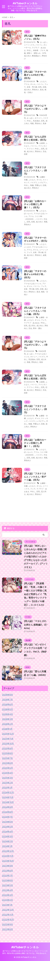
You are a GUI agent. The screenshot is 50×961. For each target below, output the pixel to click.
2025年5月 (7, 768)
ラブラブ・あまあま (32, 323)
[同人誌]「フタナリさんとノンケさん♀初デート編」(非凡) (35, 476)
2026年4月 (7, 714)
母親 (32, 123)
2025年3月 (7, 777)
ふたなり (43, 81)
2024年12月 (8, 792)
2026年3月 (7, 719)
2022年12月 (8, 909)
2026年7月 (7, 699)
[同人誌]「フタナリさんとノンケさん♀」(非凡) (35, 170)
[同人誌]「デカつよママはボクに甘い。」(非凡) (36, 108)
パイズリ (33, 182)
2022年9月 (7, 924)
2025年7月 (7, 758)
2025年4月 (7, 773)
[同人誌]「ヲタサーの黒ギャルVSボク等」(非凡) (35, 74)
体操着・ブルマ (39, 50)
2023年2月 (7, 900)
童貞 (41, 90)
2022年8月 (7, 929)
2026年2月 (7, 724)
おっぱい (43, 42)
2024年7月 (7, 817)
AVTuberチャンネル (25, 3)
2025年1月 (7, 787)
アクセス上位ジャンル (32, 283)
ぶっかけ (27, 247)
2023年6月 (7, 880)
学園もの (38, 185)
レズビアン (42, 182)
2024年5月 (7, 826)
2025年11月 (7, 738)
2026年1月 (7, 729)
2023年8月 (7, 870)
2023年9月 (7, 865)
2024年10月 (8, 802)
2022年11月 (7, 914)
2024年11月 (7, 797)
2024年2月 (7, 841)
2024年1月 (7, 846)
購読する (11, 528)
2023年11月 (7, 856)
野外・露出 (37, 328)
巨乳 (40, 87)
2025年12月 (8, 733)
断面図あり (36, 56)
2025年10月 (8, 743)
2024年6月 (7, 821)
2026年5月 (7, 709)
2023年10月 (8, 861)
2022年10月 (8, 919)
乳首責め (36, 121)
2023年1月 (7, 905)
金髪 (44, 255)
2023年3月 (7, 895)
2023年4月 (7, 890)
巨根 (44, 87)
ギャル (32, 84)
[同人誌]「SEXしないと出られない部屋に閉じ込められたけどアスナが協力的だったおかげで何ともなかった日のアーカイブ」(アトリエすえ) (36, 556)
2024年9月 (7, 807)
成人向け (27, 56)
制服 (32, 185)
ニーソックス (29, 45)
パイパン (38, 45)
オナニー (38, 118)
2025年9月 (7, 748)
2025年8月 (7, 753)
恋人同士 (32, 325)
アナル (26, 84)
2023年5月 (7, 885)
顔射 (25, 154)
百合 (44, 151)
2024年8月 (7, 812)
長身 (44, 123)
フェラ (29, 252)
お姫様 (42, 143)
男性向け (35, 90)
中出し (29, 50)
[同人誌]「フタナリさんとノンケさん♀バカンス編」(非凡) (35, 310)
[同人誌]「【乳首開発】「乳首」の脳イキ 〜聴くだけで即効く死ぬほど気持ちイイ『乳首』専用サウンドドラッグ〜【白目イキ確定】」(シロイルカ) (35, 594)
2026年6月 (7, 704)
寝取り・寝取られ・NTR (36, 53)
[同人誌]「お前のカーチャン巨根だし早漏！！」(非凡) (35, 204)
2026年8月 (7, 694)
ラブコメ (30, 149)
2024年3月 (7, 836)
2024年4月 (7, 831)
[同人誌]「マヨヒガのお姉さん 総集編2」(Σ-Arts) (36, 625)
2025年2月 (7, 782)
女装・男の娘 (32, 87)
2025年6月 (7, 763)
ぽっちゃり (28, 213)
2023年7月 (7, 875)
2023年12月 (8, 851)
